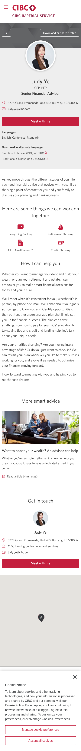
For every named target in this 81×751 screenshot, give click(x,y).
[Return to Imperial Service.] (24, 8)
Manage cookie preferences (40, 729)
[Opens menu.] (6, 7)
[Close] (75, 677)
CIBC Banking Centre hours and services (33, 546)
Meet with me (40, 121)
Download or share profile (59, 33)
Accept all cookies (40, 740)
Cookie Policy (14, 705)
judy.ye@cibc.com (19, 109)
